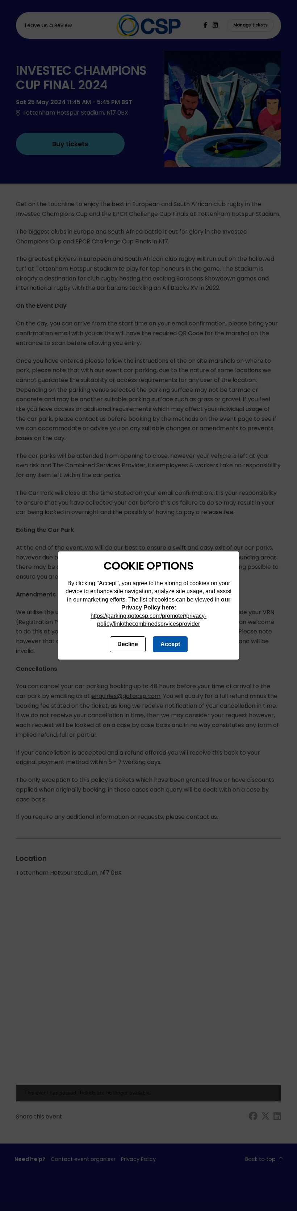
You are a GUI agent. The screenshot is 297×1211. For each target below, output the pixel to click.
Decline (127, 644)
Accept (170, 644)
